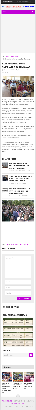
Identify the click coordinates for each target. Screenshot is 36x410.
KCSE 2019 (14, 244)
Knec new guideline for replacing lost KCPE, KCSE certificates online (19, 166)
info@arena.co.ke (18, 403)
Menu (4, 12)
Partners (29, 407)
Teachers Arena (13, 171)
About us (8, 407)
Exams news (21, 70)
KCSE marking (23, 244)
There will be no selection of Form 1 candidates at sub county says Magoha (20, 178)
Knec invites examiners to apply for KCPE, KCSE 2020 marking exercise (19, 191)
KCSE (7, 244)
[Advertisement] (18, 34)
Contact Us (19, 407)
